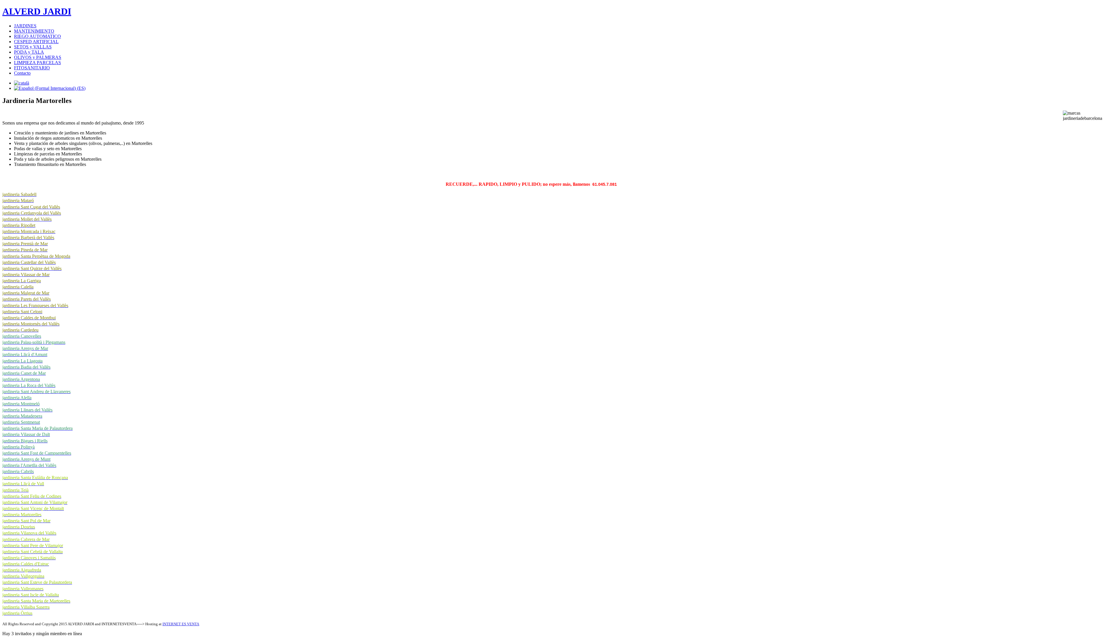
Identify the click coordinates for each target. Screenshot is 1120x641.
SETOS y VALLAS (33, 46)
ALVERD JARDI (36, 11)
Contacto (22, 73)
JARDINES (25, 25)
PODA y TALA (29, 52)
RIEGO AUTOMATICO (37, 36)
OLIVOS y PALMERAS (37, 57)
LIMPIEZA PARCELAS (37, 62)
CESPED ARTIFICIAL (36, 41)
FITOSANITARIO (32, 67)
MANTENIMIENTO (34, 31)
